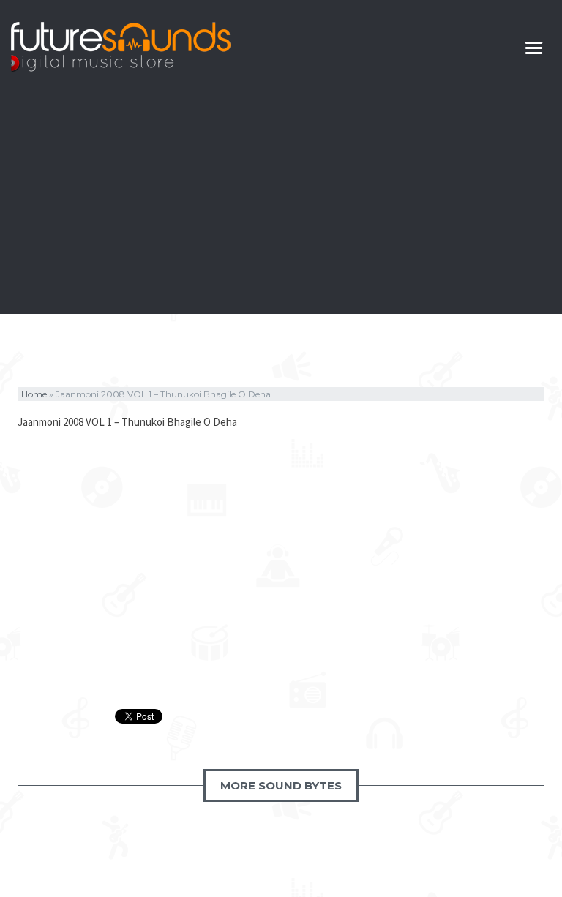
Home (34, 394)
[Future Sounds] (121, 47)
